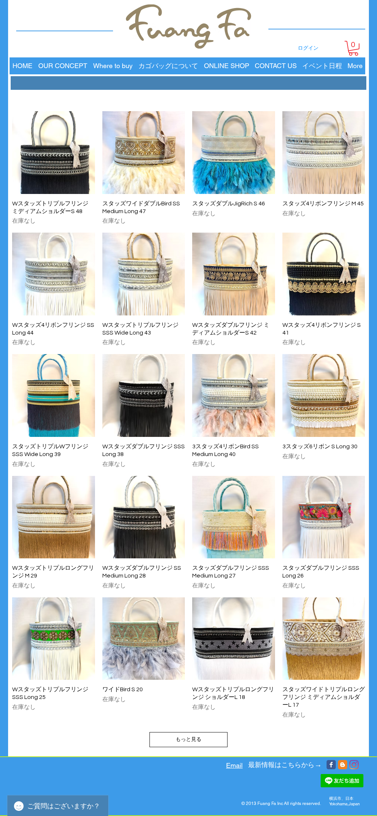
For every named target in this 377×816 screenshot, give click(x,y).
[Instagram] (354, 764)
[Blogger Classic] (342, 764)
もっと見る (188, 739)
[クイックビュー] (53, 152)
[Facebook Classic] (331, 764)
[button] (353, 48)
